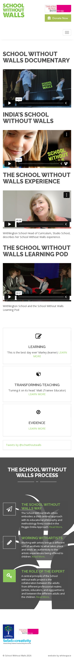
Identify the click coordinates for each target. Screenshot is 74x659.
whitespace (65, 655)
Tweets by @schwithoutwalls (23, 445)
